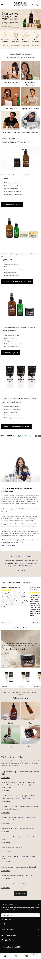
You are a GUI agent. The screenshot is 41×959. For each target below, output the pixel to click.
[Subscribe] (37, 915)
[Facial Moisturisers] (30, 734)
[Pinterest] (2, 919)
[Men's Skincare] (10, 120)
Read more (5, 777)
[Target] (10, 734)
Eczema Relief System (12, 204)
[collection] (16, 956)
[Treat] (30, 711)
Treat (30, 723)
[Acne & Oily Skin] (10, 96)
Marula (20, 686)
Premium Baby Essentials (30, 132)
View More (20, 894)
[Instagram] (10, 919)
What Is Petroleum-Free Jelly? (12, 848)
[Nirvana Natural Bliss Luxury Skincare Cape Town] (20, 4)
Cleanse (10, 723)
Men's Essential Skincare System (16, 427)
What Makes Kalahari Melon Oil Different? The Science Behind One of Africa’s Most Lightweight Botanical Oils (18, 784)
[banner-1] (8, 676)
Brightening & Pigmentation (30, 83)
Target (11, 747)
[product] (5, 956)
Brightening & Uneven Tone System (17, 281)
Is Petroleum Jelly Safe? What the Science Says (18, 828)
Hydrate (30, 747)
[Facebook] (6, 919)
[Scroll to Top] (37, 949)
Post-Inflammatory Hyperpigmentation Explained (18, 867)
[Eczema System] (10, 70)
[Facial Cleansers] (10, 711)
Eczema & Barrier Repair (11, 82)
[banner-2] (25, 676)
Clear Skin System (10, 353)
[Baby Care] (30, 120)
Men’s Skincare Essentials (11, 132)
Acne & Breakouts (10, 109)
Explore (6, 654)
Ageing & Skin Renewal (30, 109)
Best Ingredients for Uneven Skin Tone (15, 884)
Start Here (20, 570)
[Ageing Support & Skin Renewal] (30, 96)
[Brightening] (30, 70)
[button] (37, 4)
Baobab (4, 686)
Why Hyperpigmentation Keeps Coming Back (17, 875)
